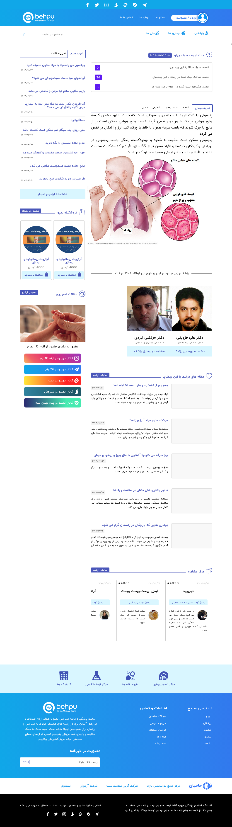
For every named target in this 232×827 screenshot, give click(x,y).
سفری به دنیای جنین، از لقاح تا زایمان (52, 346)
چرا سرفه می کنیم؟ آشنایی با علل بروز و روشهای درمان (131, 455)
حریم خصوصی (158, 723)
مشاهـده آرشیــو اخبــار (53, 194)
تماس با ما (126, 18)
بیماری (207, 737)
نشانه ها (186, 107)
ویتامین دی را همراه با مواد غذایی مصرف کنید (56, 65)
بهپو (208, 716)
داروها (208, 743)
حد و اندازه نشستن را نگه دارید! (65, 143)
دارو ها (150, 33)
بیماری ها (174, 33)
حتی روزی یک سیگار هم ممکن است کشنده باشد (54, 130)
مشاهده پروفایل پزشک (189, 351)
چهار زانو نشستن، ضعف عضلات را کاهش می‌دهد (54, 152)
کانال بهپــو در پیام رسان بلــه (54, 403)
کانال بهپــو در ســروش (58, 392)
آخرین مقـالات (58, 53)
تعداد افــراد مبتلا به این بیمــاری (153, 67)
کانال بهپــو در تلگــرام (59, 370)
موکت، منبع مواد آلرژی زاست (148, 420)
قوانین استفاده (157, 730)
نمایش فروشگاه (30, 211)
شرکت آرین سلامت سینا (122, 786)
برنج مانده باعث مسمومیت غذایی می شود (57, 165)
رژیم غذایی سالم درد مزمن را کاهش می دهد (57, 91)
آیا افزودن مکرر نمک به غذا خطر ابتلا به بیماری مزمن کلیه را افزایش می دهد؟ (55, 105)
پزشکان (199, 33)
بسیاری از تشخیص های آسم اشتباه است (139, 385)
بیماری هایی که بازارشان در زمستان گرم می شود (135, 525)
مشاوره (160, 18)
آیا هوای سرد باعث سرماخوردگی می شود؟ (58, 78)
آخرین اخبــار (76, 54)
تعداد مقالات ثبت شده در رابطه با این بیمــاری (152, 77)
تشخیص (156, 107)
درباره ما (144, 18)
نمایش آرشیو (100, 375)
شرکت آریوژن (88, 786)
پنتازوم (66, 786)
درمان (145, 107)
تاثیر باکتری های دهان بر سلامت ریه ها (140, 490)
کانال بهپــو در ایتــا (60, 381)
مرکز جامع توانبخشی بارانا (163, 786)
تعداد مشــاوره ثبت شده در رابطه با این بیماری (153, 87)
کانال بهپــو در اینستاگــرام (56, 359)
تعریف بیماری (202, 108)
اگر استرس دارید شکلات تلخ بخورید (62, 178)
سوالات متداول (157, 716)
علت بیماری (171, 107)
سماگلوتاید (78, 120)
